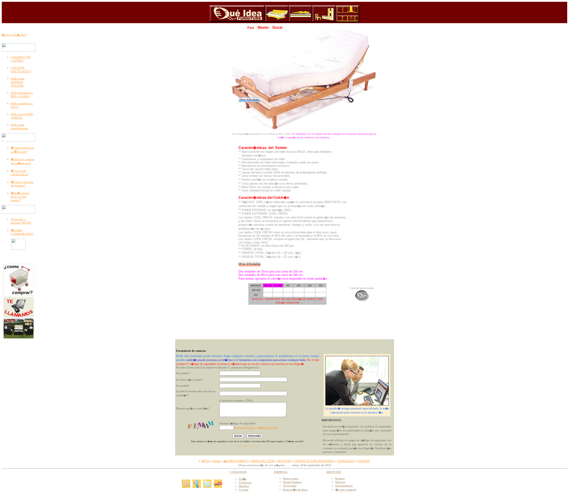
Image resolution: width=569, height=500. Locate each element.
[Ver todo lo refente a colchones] (300, 21)
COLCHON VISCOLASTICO (21, 69)
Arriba (216, 461)
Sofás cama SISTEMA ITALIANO (17, 82)
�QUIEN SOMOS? (235, 461)
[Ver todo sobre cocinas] (347, 21)
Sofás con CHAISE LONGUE (22, 115)
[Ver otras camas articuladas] (249, 101)
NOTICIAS (284, 461)
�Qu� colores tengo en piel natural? (20, 196)
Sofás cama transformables (19, 126)
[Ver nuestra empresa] (237, 21)
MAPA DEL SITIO (263, 461)
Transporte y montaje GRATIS (21, 220)
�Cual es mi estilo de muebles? (22, 183)
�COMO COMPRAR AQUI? (22, 232)
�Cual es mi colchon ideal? (19, 172)
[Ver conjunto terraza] (19, 337)
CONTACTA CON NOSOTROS (314, 461)
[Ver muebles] (324, 21)
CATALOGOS (346, 461)
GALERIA (363, 461)
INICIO (205, 461)
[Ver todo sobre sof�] (277, 21)
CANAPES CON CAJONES (20, 58)
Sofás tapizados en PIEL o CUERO (22, 94)
